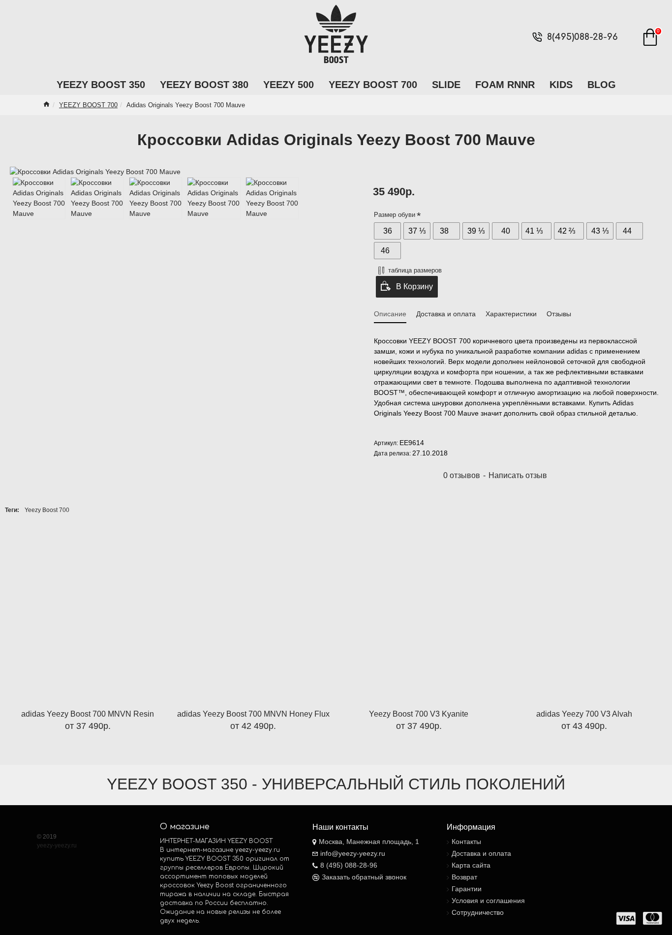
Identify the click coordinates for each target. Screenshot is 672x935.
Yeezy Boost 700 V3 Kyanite (418, 714)
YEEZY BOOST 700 (88, 105)
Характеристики (511, 314)
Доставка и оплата (446, 314)
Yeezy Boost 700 (47, 510)
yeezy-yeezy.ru (57, 845)
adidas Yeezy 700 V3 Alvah (584, 714)
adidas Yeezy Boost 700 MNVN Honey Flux (253, 714)
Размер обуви (394, 214)
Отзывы (559, 314)
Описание (390, 314)
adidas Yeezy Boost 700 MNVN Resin (87, 714)
